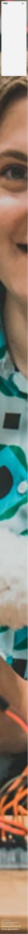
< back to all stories (5, 920)
